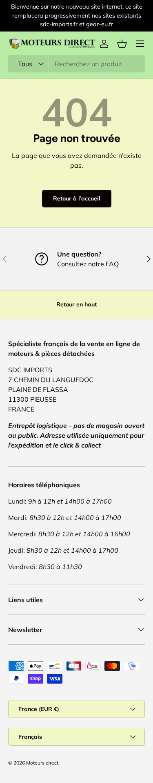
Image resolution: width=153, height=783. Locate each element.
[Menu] (140, 44)
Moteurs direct (42, 763)
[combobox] (76, 63)
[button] (122, 44)
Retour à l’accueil (76, 198)
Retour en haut (76, 304)
